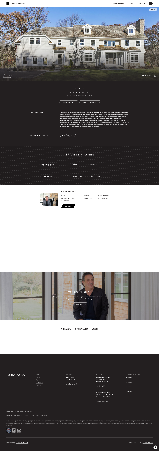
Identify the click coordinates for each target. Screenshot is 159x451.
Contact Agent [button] (68, 102)
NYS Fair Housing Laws (19, 411)
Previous (5, 76)
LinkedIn (128, 387)
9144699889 (88, 198)
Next (9, 76)
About (131, 3)
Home (38, 377)
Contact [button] (141, 3)
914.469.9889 (103, 386)
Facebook (129, 377)
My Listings (39, 383)
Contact (68, 206)
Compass (129, 391)
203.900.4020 (103, 401)
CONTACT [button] (79, 304)
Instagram (129, 382)
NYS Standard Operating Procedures (27, 416)
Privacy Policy (148, 443)
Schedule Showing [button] (89, 102)
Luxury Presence (22, 443)
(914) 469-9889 (71, 379)
